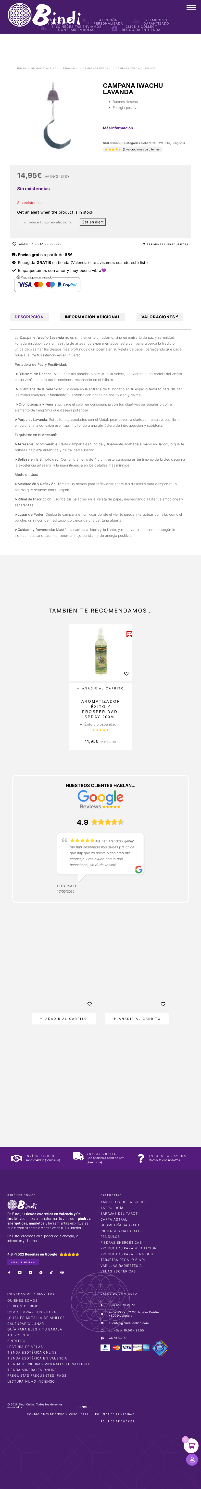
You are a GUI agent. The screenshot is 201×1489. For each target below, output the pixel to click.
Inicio (21, 68)
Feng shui (70, 68)
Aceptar (163, 1481)
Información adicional (92, 316)
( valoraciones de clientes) (142, 149)
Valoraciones (159, 316)
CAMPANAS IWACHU (97, 68)
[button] (100, 688)
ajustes (137, 1483)
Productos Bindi (44, 68)
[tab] (29, 317)
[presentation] (24, 1039)
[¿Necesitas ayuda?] (141, 1158)
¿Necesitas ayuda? (168, 1156)
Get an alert (93, 221)
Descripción (29, 316)
